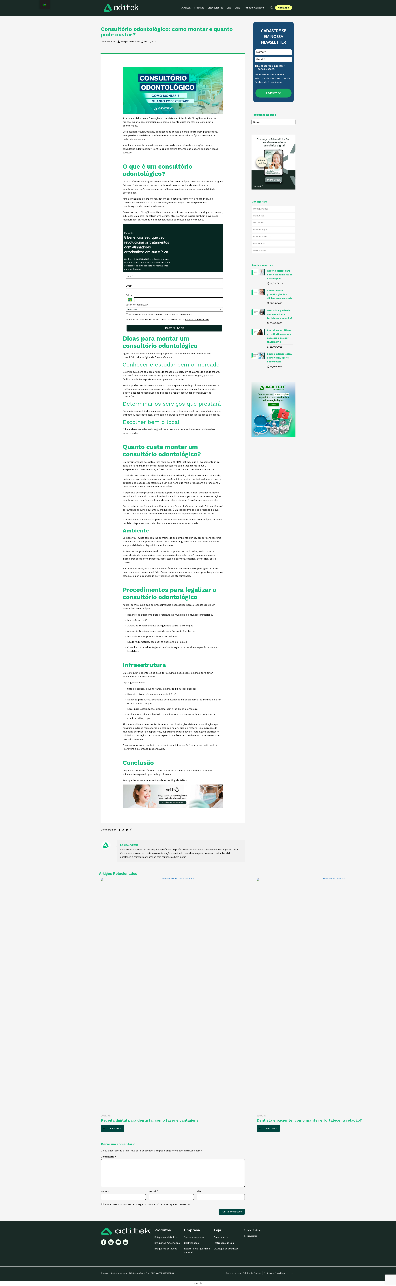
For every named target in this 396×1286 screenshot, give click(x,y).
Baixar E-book (174, 328)
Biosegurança (260, 208)
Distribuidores (250, 1236)
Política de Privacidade (197, 319)
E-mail (153, 1191)
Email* (129, 285)
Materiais (258, 222)
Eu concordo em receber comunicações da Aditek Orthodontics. (160, 314)
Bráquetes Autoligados (167, 1243)
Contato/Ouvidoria (252, 1230)
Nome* (129, 276)
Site (199, 1191)
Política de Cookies (252, 1273)
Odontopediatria (262, 236)
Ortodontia (259, 243)
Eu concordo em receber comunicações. (270, 67)
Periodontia (259, 250)
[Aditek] (121, 7)
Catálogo (283, 7)
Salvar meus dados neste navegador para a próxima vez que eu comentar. (147, 1204)
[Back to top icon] (292, 1273)
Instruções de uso (224, 1243)
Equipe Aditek (128, 41)
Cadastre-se (273, 92)
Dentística (259, 215)
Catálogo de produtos (226, 1248)
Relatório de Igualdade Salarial (197, 1250)
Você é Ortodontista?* (137, 304)
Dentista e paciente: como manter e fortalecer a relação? (309, 1120)
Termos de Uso (233, 1273)
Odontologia (260, 229)
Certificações (191, 1243)
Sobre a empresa (194, 1237)
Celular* (130, 295)
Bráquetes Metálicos (166, 1237)
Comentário (108, 1156)
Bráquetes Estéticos (165, 1248)
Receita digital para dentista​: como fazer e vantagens (149, 1120)
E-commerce (221, 1237)
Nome (105, 1191)
